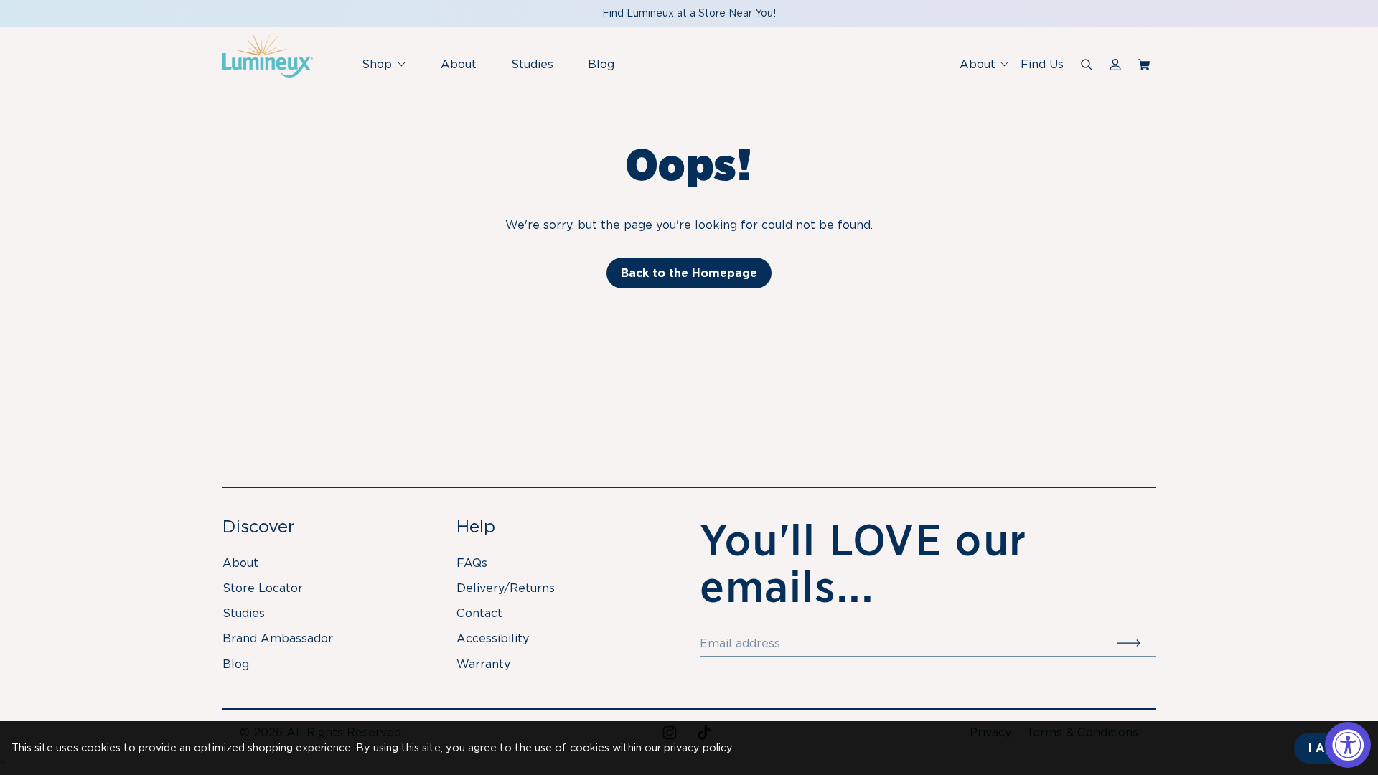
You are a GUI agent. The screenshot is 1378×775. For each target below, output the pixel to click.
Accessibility (492, 638)
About (459, 64)
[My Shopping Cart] (1147, 64)
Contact (479, 613)
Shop (389, 71)
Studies (532, 64)
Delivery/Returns (505, 588)
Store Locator (262, 588)
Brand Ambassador (277, 638)
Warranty (483, 664)
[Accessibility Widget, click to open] (1348, 745)
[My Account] (1115, 64)
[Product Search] (1086, 64)
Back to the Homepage (689, 273)
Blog (601, 64)
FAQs (471, 563)
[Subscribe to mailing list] (1136, 643)
